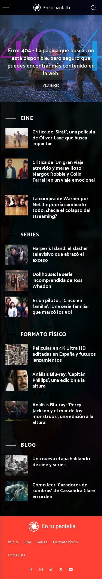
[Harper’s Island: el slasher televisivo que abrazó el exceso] (16, 255)
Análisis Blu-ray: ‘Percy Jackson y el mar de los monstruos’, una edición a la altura (62, 414)
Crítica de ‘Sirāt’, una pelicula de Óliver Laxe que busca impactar (63, 138)
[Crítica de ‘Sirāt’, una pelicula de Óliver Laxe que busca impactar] (16, 138)
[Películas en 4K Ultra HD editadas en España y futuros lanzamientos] (16, 354)
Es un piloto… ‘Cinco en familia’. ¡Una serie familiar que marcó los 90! (60, 306)
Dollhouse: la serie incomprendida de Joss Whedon (57, 280)
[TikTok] (51, 570)
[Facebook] (31, 570)
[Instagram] (41, 570)
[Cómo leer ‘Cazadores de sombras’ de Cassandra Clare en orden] (16, 491)
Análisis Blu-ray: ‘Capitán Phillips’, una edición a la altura (58, 380)
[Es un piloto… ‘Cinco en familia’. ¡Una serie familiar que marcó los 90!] (16, 307)
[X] (61, 570)
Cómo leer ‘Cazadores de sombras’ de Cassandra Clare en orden (63, 491)
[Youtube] (71, 570)
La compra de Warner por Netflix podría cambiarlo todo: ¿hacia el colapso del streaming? (61, 208)
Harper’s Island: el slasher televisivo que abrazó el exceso (60, 254)
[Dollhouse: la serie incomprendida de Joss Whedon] (16, 280)
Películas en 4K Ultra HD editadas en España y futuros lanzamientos (64, 354)
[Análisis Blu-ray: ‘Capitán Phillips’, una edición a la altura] (16, 380)
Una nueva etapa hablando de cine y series (61, 462)
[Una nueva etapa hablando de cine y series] (16, 465)
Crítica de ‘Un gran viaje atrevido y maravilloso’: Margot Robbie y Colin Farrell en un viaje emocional (63, 171)
